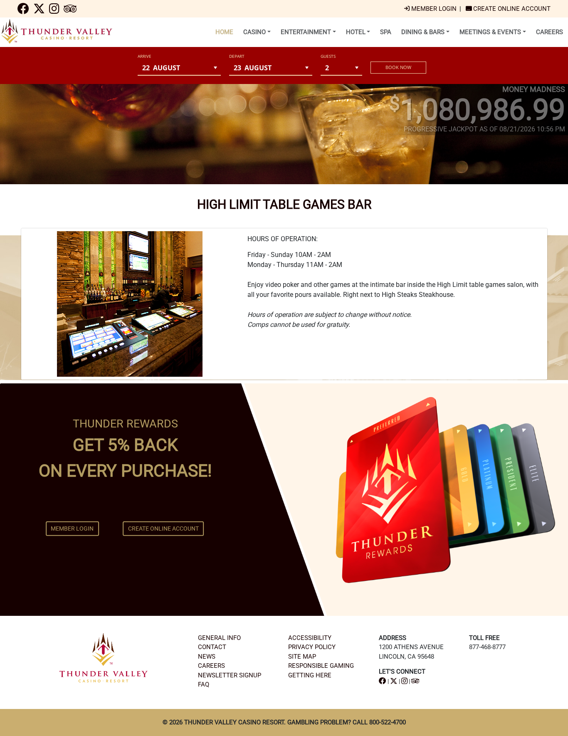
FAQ (203, 684)
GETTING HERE (309, 675)
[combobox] (174, 67)
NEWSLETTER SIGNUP (229, 675)
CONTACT (212, 647)
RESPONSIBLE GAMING (321, 665)
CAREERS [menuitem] (549, 32)
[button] (215, 67)
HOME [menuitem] (224, 32)
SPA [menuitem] (385, 32)
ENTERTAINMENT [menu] (306, 32)
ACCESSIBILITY (309, 638)
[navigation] (23, 10)
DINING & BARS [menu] (423, 32)
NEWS (206, 656)
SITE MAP (302, 656)
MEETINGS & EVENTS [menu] (490, 32)
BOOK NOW (398, 67)
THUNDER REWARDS (125, 423)
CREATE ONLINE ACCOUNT (163, 528)
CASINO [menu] (254, 32)
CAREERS (211, 665)
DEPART (236, 56)
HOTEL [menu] (355, 32)
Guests (328, 56)
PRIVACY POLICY (312, 647)
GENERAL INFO (219, 638)
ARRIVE (144, 56)
